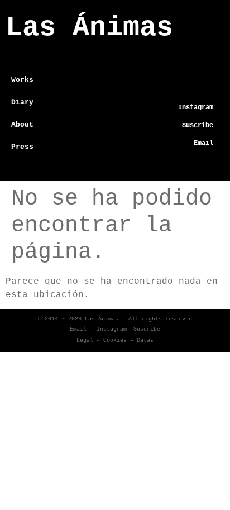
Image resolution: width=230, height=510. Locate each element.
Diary (22, 102)
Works (22, 80)
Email (78, 329)
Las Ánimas (89, 27)
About (22, 124)
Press (22, 147)
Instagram (112, 329)
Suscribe (146, 329)
